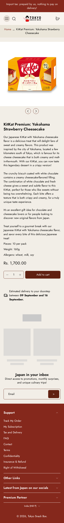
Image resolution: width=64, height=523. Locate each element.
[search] (14, 18)
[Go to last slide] (28, 111)
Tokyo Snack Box (37, 516)
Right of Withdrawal (15, 468)
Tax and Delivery (13, 432)
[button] (42, 275)
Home (7, 29)
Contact (8, 444)
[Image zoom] (32, 74)
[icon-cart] (56, 18)
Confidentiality (12, 456)
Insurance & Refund (15, 462)
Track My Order (12, 421)
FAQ (6, 438)
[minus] (7, 275)
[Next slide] (36, 111)
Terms (7, 450)
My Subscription (13, 426)
